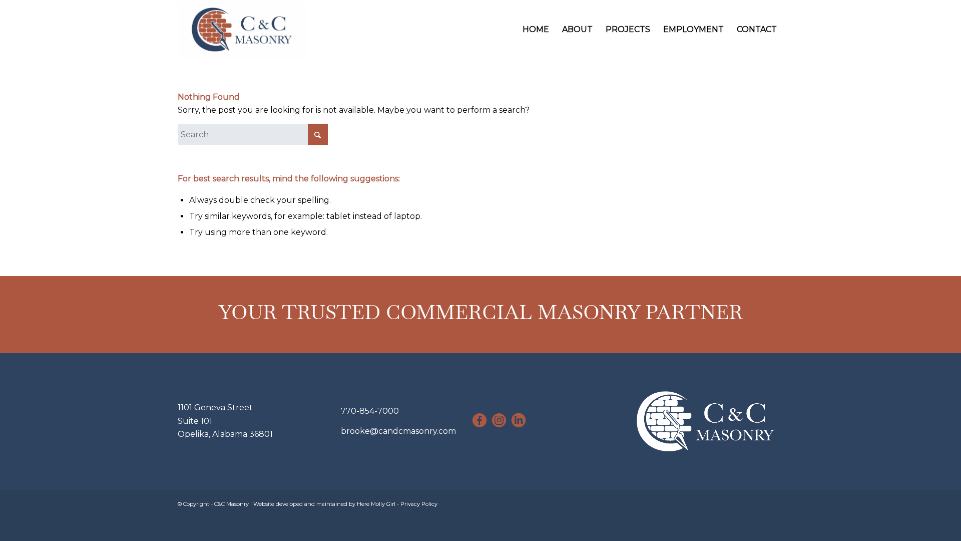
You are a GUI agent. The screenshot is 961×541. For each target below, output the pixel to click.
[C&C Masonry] (242, 30)
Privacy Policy (418, 503)
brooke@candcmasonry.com (398, 431)
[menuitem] (536, 30)
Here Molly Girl (376, 503)
